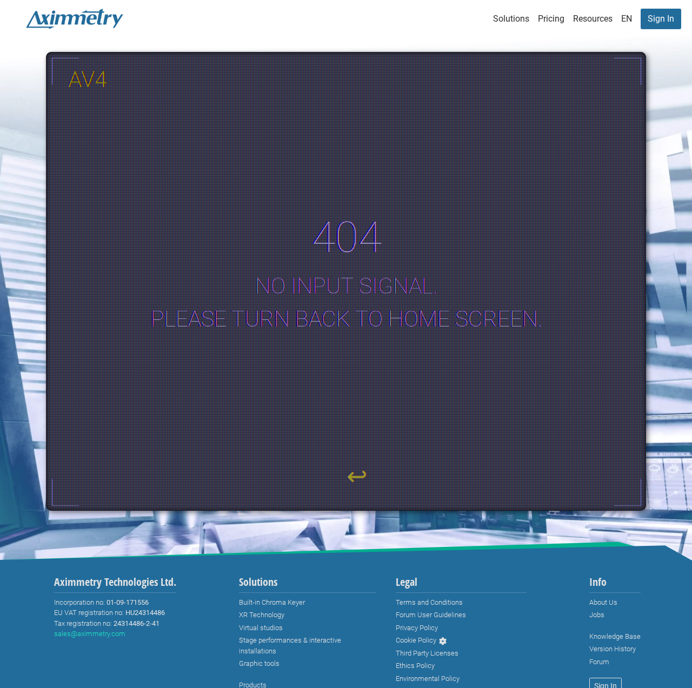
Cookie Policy (416, 640)
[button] (626, 19)
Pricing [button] (551, 19)
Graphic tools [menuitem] (259, 663)
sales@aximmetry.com (89, 634)
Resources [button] (593, 19)
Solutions (511, 19)
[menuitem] (661, 19)
